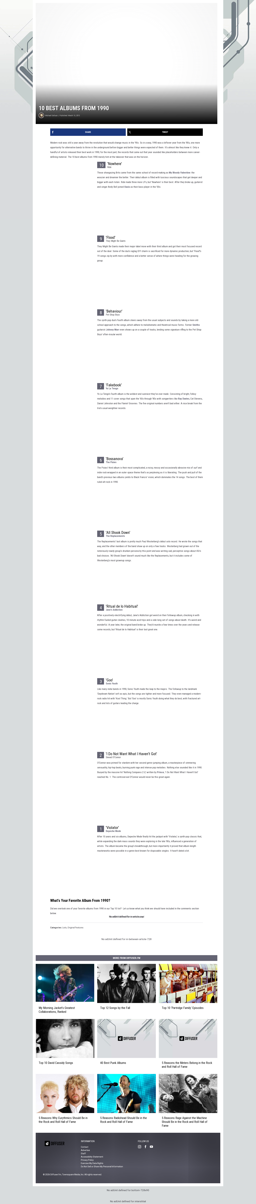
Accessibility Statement (92, 1157)
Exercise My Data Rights (92, 1163)
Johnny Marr (112, 329)
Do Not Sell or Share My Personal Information (102, 1166)
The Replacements (115, 536)
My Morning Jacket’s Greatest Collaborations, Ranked (57, 1009)
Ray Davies (183, 398)
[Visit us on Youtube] (153, 1146)
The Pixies (111, 462)
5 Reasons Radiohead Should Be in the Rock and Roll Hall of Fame (123, 1119)
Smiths (196, 324)
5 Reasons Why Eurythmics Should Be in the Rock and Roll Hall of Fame (63, 1119)
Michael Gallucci (51, 115)
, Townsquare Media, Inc (72, 1174)
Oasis (127, 186)
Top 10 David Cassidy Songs (56, 1063)
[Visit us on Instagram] (141, 1146)
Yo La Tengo (112, 388)
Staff (83, 1153)
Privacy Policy (87, 1160)
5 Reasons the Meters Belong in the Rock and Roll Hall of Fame (187, 1064)
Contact (84, 1147)
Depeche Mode (113, 831)
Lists (64, 927)
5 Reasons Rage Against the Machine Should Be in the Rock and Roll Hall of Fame (184, 1121)
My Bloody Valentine (179, 172)
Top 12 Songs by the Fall (115, 1008)
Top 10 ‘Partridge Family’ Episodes (183, 1008)
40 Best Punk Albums (113, 1063)
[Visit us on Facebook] (147, 1146)
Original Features (75, 927)
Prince (160, 772)
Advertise (85, 1150)
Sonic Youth (112, 683)
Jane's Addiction (114, 609)
